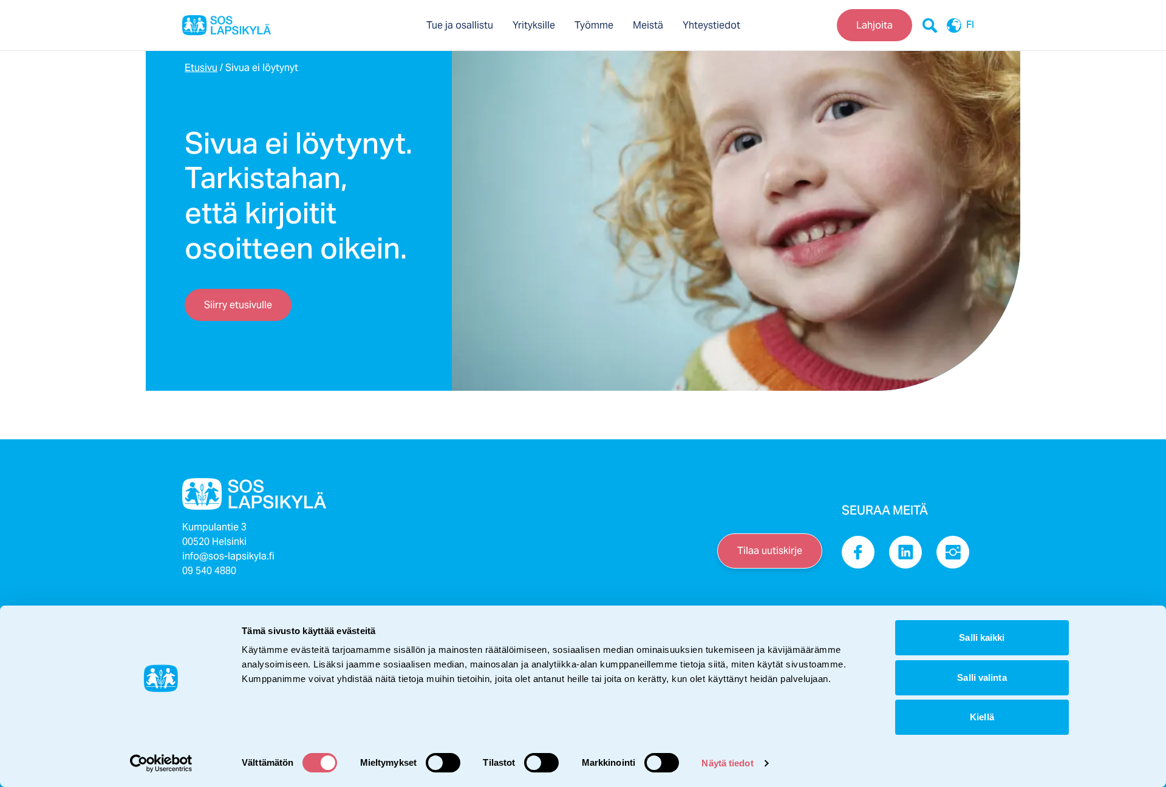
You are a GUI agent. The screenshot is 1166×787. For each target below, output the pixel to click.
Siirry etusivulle (238, 305)
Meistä (648, 25)
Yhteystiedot (711, 25)
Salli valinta (981, 677)
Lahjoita (874, 25)
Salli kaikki (981, 637)
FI (970, 25)
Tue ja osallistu (459, 25)
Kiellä (982, 717)
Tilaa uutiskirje (769, 550)
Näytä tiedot (727, 763)
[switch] (443, 762)
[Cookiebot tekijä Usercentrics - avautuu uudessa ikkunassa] (161, 763)
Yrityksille (534, 25)
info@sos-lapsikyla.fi (228, 556)
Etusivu (201, 67)
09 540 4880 (209, 570)
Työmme (593, 25)
